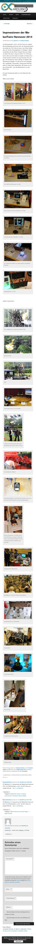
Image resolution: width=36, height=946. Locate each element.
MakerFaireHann (7, 800)
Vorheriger (6, 23)
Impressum (15, 18)
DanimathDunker (7, 782)
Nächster (30, 23)
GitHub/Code (6, 18)
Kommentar (9, 858)
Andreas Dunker (24, 40)
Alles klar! (18, 941)
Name (9, 889)
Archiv (17, 14)
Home (4, 14)
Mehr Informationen (21, 939)
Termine (11, 14)
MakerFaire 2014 (21, 769)
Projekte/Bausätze (26, 14)
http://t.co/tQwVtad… (18, 788)
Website (8, 907)
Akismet (18, 880)
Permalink (24, 771)
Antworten (7, 792)
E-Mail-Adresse (11, 898)
